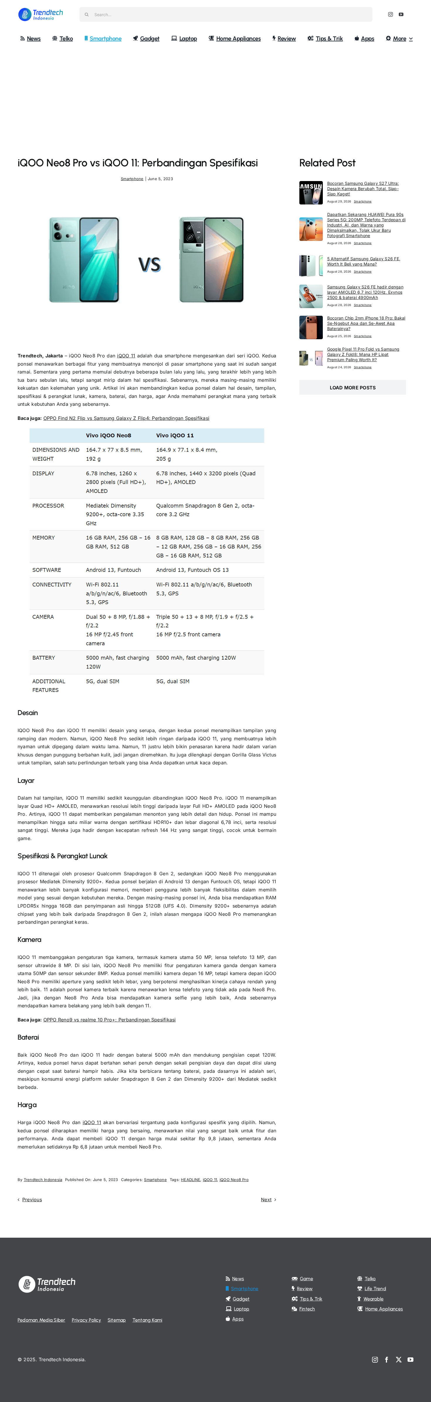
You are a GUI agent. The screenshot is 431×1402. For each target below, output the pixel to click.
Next (266, 1199)
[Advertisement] (215, 92)
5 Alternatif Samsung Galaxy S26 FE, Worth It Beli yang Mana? (363, 261)
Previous (32, 1199)
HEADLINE (190, 1179)
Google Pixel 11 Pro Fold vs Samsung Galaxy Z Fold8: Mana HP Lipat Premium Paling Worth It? (363, 354)
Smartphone (132, 178)
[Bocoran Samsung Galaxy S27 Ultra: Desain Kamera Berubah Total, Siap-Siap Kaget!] (311, 185)
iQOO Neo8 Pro (234, 1179)
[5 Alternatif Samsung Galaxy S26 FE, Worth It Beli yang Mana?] (311, 257)
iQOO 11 (126, 356)
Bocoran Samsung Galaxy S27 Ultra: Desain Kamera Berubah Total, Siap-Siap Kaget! (363, 188)
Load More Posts (353, 388)
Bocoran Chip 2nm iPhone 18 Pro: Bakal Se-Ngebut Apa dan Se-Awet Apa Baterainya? (366, 323)
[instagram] (390, 14)
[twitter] (399, 1360)
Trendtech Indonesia (43, 1179)
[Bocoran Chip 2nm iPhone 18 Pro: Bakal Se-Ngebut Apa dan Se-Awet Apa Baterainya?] (311, 319)
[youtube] (401, 14)
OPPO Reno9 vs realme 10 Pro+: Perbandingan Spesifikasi (109, 1020)
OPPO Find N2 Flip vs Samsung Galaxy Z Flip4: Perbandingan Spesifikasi (126, 418)
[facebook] (387, 1360)
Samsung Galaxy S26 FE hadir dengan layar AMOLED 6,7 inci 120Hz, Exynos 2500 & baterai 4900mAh (365, 292)
